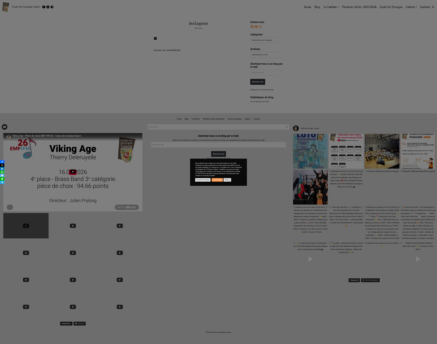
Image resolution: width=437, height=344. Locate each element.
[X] (2, 165)
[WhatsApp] (2, 172)
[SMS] (2, 179)
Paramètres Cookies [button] (203, 180)
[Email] (2, 175)
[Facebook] (2, 162)
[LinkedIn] (2, 168)
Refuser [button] (227, 180)
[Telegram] (2, 182)
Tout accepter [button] (217, 180)
